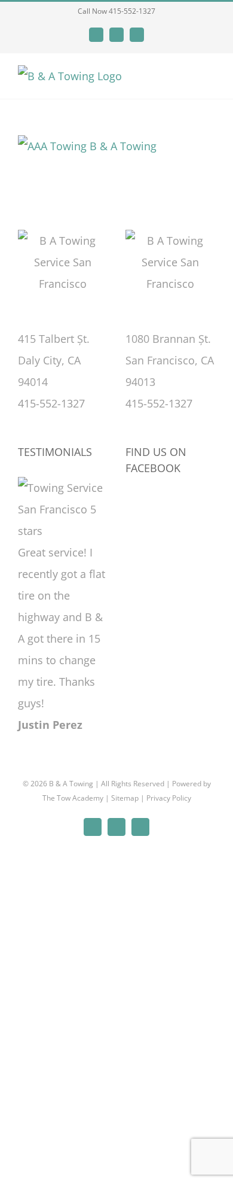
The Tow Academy (72, 798)
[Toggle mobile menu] (210, 79)
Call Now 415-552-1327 (116, 11)
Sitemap (125, 798)
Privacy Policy (168, 798)
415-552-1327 (51, 403)
